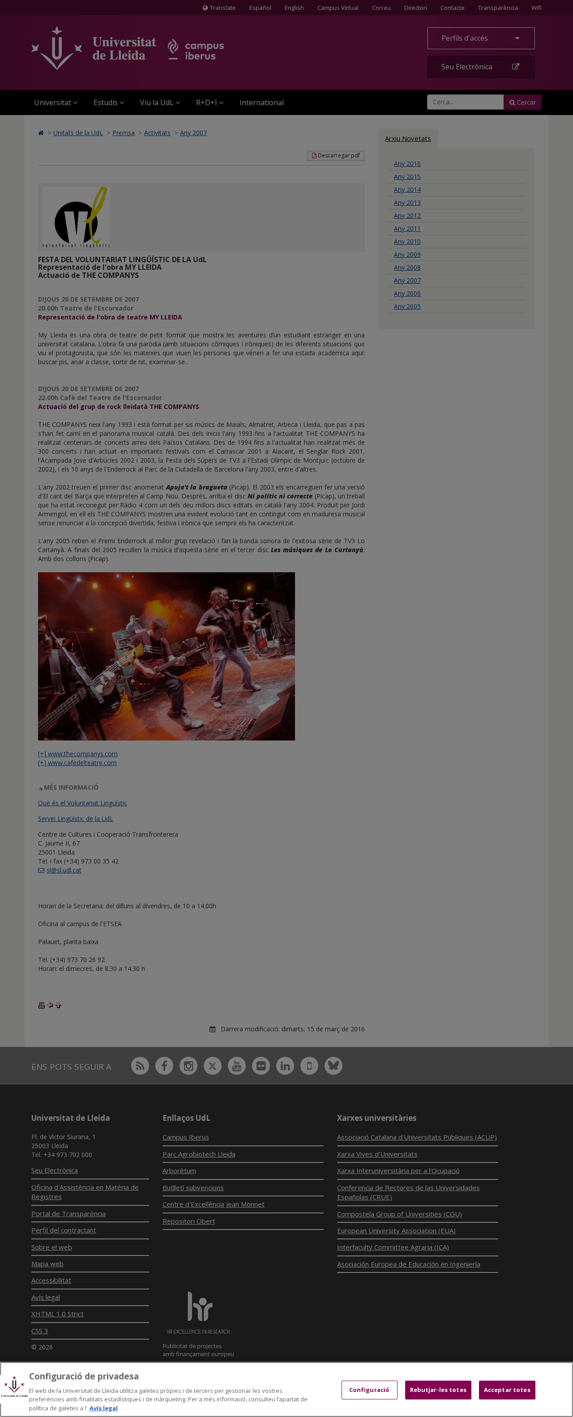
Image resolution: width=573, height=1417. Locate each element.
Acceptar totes (507, 1390)
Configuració (369, 1390)
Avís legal (104, 1408)
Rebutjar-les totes (438, 1390)
